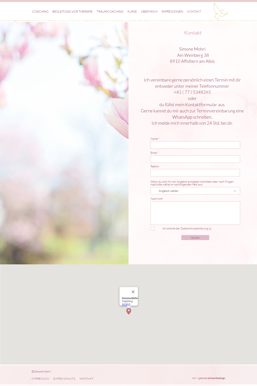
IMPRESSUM (40, 378)
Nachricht (157, 198)
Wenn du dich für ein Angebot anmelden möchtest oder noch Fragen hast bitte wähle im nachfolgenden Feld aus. (192, 183)
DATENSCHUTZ (64, 378)
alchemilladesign (216, 378)
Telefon (154, 166)
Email (154, 152)
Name (154, 138)
